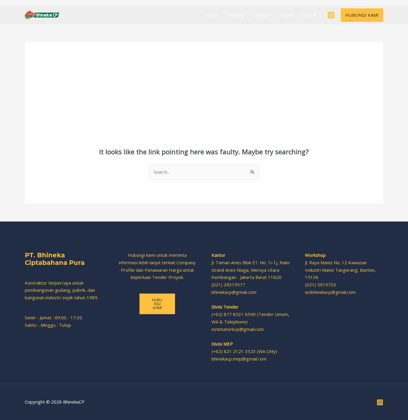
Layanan (261, 15)
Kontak (310, 15)
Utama (211, 15)
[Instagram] (331, 15)
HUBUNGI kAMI (157, 303)
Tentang (235, 15)
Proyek (286, 15)
